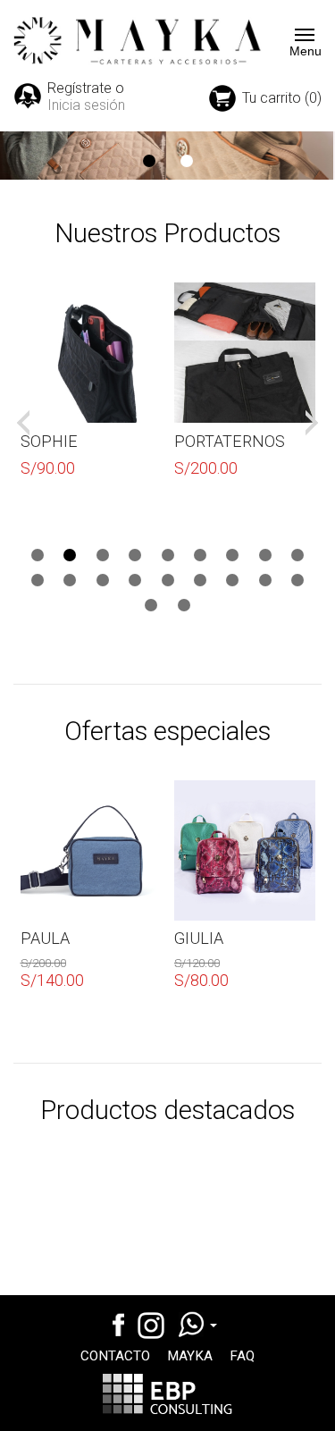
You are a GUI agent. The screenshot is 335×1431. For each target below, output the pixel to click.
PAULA (45, 938)
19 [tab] (151, 605)
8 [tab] (265, 555)
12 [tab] (102, 580)
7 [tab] (232, 555)
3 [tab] (102, 555)
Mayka (190, 1356)
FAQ (242, 1356)
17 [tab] (265, 580)
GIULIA (198, 938)
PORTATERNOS (229, 441)
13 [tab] (135, 580)
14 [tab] (168, 580)
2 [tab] (186, 161)
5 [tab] (168, 555)
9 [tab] (297, 555)
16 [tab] (232, 580)
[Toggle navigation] (299, 35)
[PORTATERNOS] (244, 353)
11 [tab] (69, 580)
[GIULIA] (244, 851)
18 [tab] (297, 580)
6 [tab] (200, 555)
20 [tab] (184, 605)
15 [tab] (200, 580)
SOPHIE (49, 441)
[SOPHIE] (91, 353)
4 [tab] (135, 555)
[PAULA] (91, 851)
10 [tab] (37, 580)
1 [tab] (149, 161)
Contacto (115, 1356)
